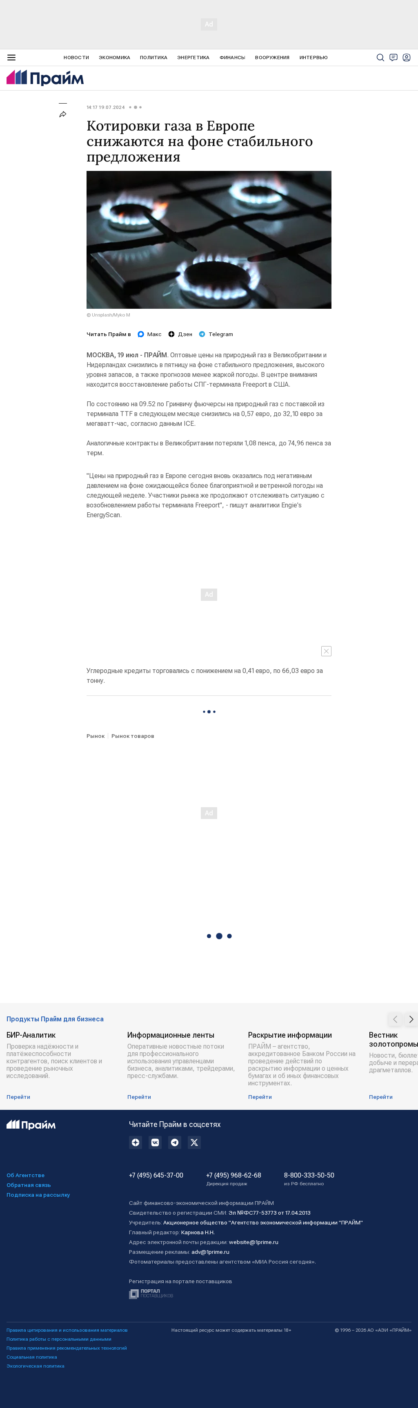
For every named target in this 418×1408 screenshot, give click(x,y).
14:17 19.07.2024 (106, 107)
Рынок (95, 736)
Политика (153, 57)
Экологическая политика (35, 1366)
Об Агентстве (25, 1175)
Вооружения (272, 57)
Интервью (314, 57)
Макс (154, 334)
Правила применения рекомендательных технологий (67, 1348)
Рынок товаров (132, 736)
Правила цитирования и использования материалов (67, 1330)
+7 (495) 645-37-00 (156, 1175)
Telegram (221, 334)
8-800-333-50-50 (309, 1179)
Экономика (114, 57)
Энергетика (193, 57)
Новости (76, 57)
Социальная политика (32, 1357)
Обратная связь (29, 1185)
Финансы (233, 57)
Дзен (185, 334)
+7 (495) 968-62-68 (233, 1179)
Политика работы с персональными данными (59, 1339)
